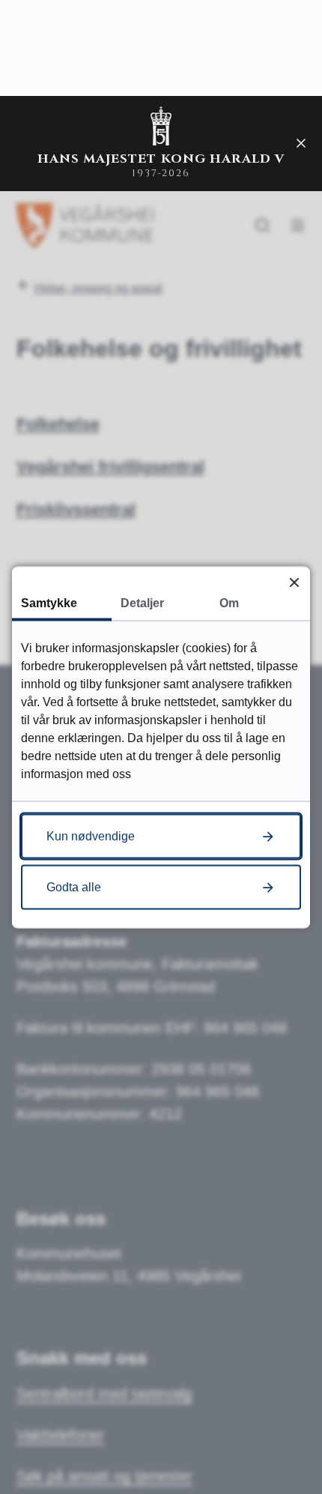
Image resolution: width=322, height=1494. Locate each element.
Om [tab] (229, 602)
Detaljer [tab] (142, 602)
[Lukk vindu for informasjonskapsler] (294, 582)
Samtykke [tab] (49, 602)
